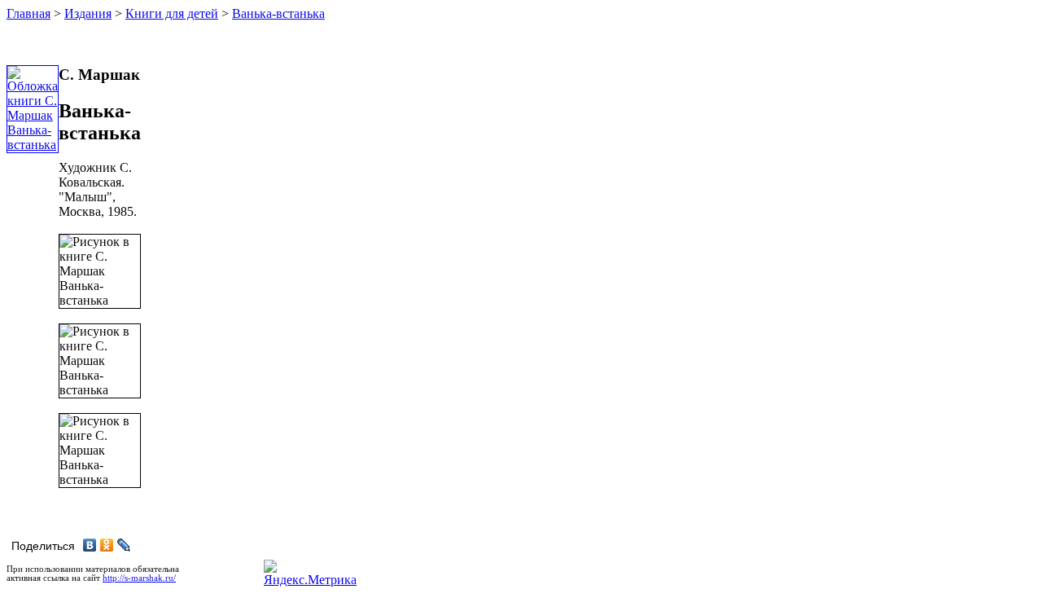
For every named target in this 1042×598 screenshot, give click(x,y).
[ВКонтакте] (90, 545)
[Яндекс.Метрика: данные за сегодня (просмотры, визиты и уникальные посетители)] (310, 573)
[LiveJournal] (124, 545)
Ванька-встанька (278, 13)
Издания (88, 13)
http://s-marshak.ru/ (139, 578)
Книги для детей (171, 13)
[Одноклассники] (107, 545)
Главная (28, 13)
